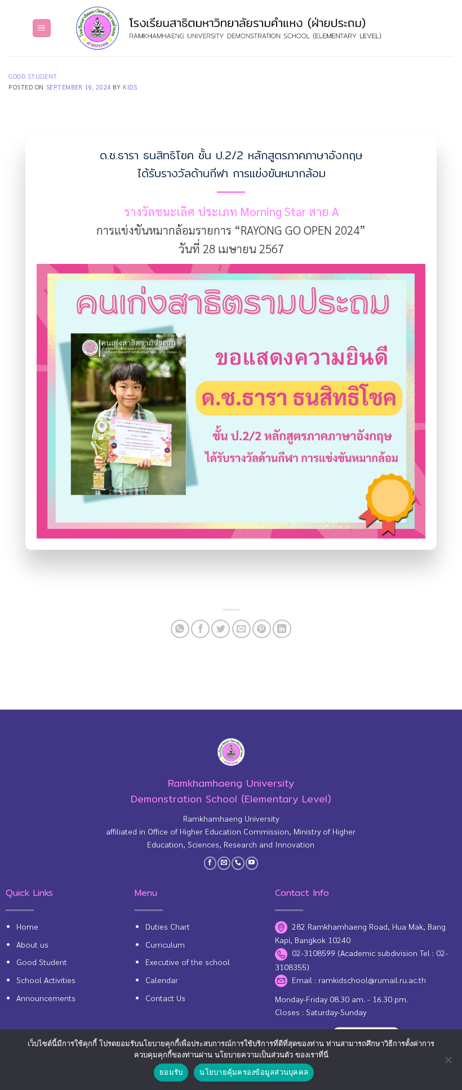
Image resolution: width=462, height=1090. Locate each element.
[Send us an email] (223, 863)
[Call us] (238, 863)
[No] (448, 1063)
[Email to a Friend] (241, 629)
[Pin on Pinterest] (261, 629)
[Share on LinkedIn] (282, 629)
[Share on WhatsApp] (180, 629)
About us (32, 944)
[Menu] (42, 28)
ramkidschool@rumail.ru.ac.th (372, 980)
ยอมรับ (171, 1071)
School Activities (45, 980)
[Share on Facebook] (200, 629)
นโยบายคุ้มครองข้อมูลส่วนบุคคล (253, 1071)
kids (130, 87)
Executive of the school (187, 962)
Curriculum (165, 944)
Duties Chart (167, 926)
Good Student (32, 76)
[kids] (231, 27)
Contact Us (165, 998)
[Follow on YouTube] (252, 863)
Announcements (45, 998)
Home (27, 926)
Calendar (161, 980)
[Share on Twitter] (220, 629)
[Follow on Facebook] (210, 863)
